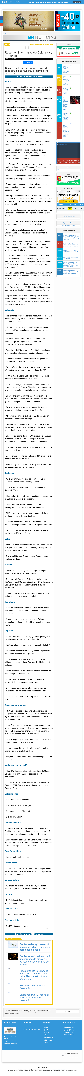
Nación (46, 1029)
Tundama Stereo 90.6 (69, 1027)
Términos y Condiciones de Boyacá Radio (55, 1069)
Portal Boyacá (67, 1029)
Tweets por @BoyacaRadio (68, 225)
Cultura (46, 1034)
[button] (7, 21)
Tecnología (47, 1036)
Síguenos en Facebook (68, 216)
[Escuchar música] (67, 21)
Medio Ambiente (48, 1037)
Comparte (29, 62)
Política (46, 1040)
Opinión (51, 1040)
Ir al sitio (68, 1011)
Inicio (6, 33)
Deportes (46, 1032)
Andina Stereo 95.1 (69, 1032)
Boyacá (46, 1027)
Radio (46, 1042)
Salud (45, 1039)
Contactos (77, 2)
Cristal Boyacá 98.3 (69, 1034)
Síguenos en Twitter (68, 223)
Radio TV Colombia (69, 1031)
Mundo (46, 1031)
